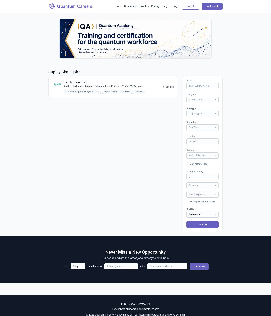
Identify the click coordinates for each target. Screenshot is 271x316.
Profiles (144, 6)
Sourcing (125, 91)
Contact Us (144, 304)
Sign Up (190, 6)
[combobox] (202, 100)
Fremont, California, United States (102, 86)
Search (202, 224)
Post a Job (212, 6)
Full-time (77, 86)
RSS (123, 304)
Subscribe (199, 266)
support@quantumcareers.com (142, 309)
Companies (130, 6)
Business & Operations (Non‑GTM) (82, 91)
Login (176, 6)
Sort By (190, 209)
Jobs (119, 6)
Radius (190, 150)
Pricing (155, 6)
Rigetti (67, 86)
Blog (164, 6)
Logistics (139, 91)
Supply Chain (110, 91)
